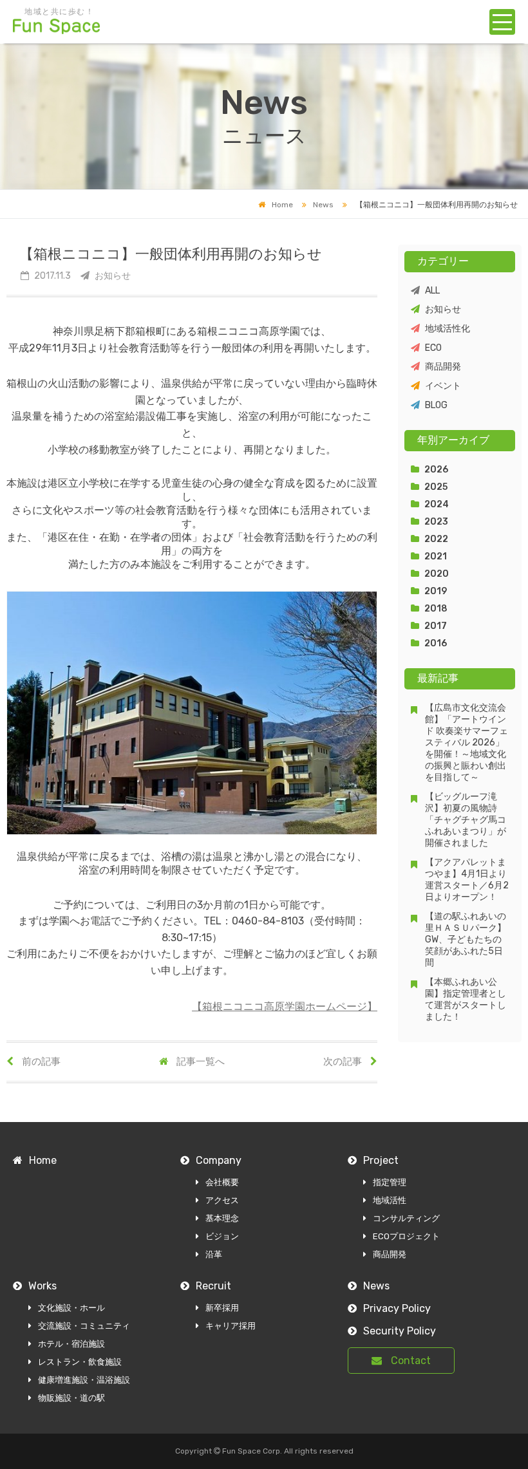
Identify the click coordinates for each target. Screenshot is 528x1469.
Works (42, 1286)
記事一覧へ (199, 1061)
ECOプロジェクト (406, 1236)
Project (381, 1160)
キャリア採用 (230, 1326)
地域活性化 (447, 328)
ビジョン (222, 1236)
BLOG (436, 405)
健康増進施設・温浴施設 (84, 1380)
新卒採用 (222, 1308)
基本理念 (222, 1218)
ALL (432, 290)
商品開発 (443, 366)
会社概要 (222, 1182)
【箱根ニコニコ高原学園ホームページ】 (284, 1006)
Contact (409, 1360)
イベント (443, 385)
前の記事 (40, 1061)
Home (282, 204)
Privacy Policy (397, 1308)
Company (218, 1160)
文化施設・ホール (71, 1308)
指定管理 (389, 1182)
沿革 (213, 1254)
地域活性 (389, 1200)
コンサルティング (406, 1218)
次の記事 (343, 1061)
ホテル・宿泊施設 (71, 1344)
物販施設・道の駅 (71, 1398)
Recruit (213, 1286)
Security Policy (399, 1331)
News (323, 204)
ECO (433, 347)
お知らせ (443, 309)
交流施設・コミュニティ (84, 1326)
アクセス (222, 1200)
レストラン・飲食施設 (80, 1362)
